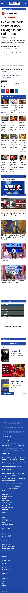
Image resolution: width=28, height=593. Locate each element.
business (7, 83)
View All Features (6, 560)
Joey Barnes (13, 37)
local (14, 85)
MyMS (4, 583)
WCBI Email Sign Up (17, 483)
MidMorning (5, 523)
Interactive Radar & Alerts (8, 546)
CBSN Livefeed (6, 582)
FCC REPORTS (18, 486)
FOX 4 (3, 580)
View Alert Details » (10, 18)
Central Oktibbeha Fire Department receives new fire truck (13, 214)
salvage (3, 87)
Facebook (5, 77)
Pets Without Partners (7, 537)
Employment (5, 500)
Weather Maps (6, 552)
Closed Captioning (10, 486)
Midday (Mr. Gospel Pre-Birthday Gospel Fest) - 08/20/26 (13, 282)
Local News (4, 81)
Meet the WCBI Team (7, 507)
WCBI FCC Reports (7, 502)
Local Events (5, 533)
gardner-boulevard (6, 85)
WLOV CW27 (5, 578)
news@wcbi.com (18, 448)
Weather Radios (6, 550)
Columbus (13, 83)
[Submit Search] (26, 3)
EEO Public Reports (13, 488)
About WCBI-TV (6, 494)
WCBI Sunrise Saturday (8, 524)
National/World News (7, 521)
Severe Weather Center (8, 548)
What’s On (4, 585)
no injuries (19, 85)
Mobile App (8, 483)
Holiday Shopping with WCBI (9, 535)
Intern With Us (5, 506)
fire (24, 83)
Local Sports (5, 568)
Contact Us (5, 498)
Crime (3, 517)
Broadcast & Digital (7, 496)
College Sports (6, 569)
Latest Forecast (6, 544)
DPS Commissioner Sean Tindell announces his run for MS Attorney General (13, 237)
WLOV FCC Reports (7, 504)
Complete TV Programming (13, 326)
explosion (20, 83)
